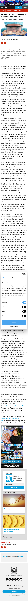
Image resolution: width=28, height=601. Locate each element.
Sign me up (14, 487)
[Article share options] (2, 43)
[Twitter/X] (15, 579)
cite (5, 43)
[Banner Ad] (14, 3)
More (20, 10)
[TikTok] (18, 579)
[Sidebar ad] (14, 447)
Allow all (14, 322)
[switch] (24, 307)
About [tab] (23, 277)
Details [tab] (14, 277)
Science (15, 10)
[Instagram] (12, 579)
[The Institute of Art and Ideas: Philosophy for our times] (2, 7)
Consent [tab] (5, 277)
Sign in (5, 556)
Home (3, 10)
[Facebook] (9, 579)
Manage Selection (14, 326)
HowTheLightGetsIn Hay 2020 (13, 406)
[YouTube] (21, 579)
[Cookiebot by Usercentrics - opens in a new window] (20, 274)
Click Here (14, 591)
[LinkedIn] (7, 579)
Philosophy (9, 10)
